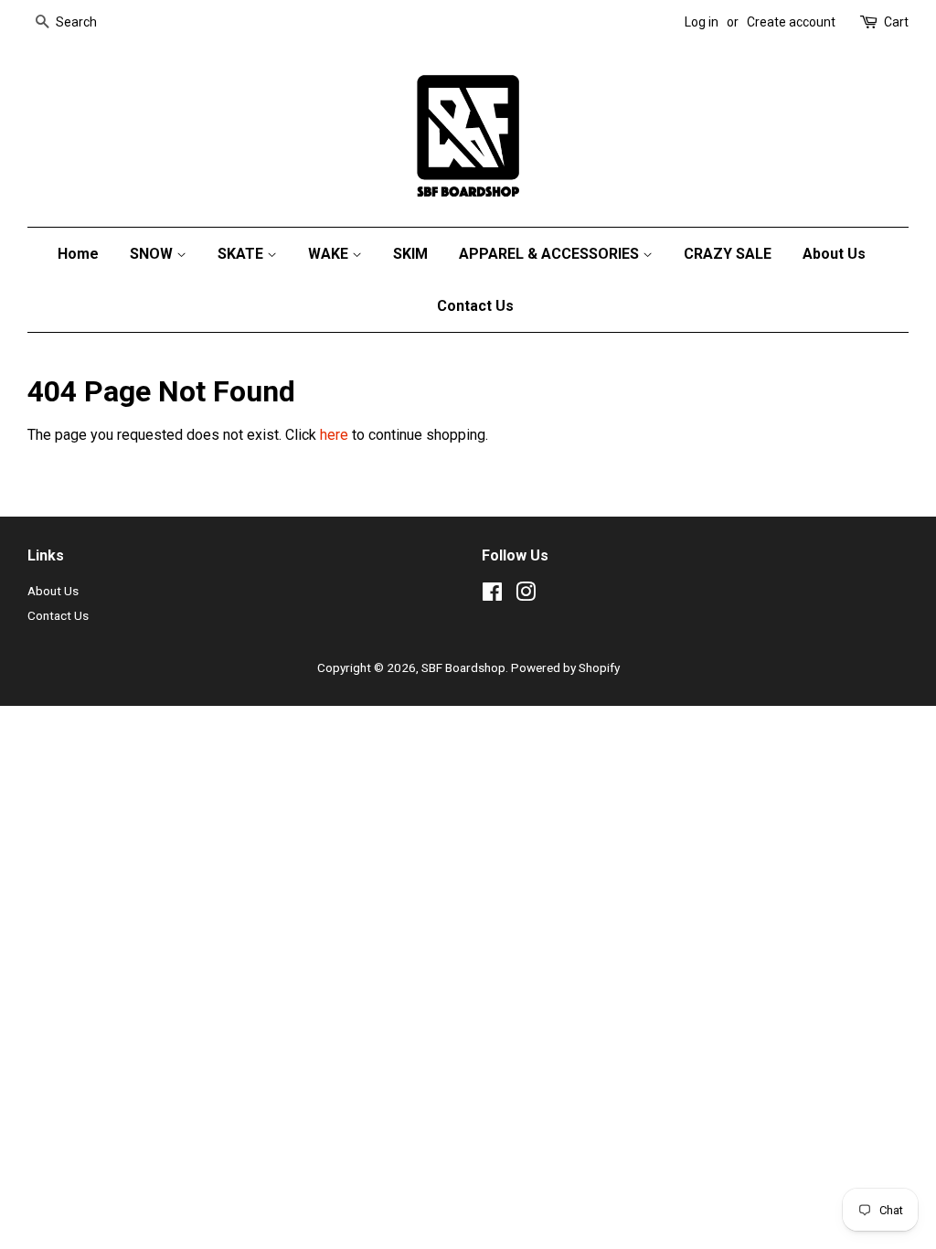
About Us (834, 253)
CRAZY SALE (727, 253)
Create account (791, 22)
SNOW (153, 253)
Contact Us (475, 306)
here (334, 434)
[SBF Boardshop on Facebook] (492, 595)
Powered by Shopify (565, 667)
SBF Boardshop (463, 667)
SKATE (242, 253)
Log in (701, 22)
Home (78, 253)
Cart (896, 22)
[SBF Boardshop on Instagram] (526, 595)
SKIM (410, 253)
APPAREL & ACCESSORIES (551, 253)
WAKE (330, 253)
